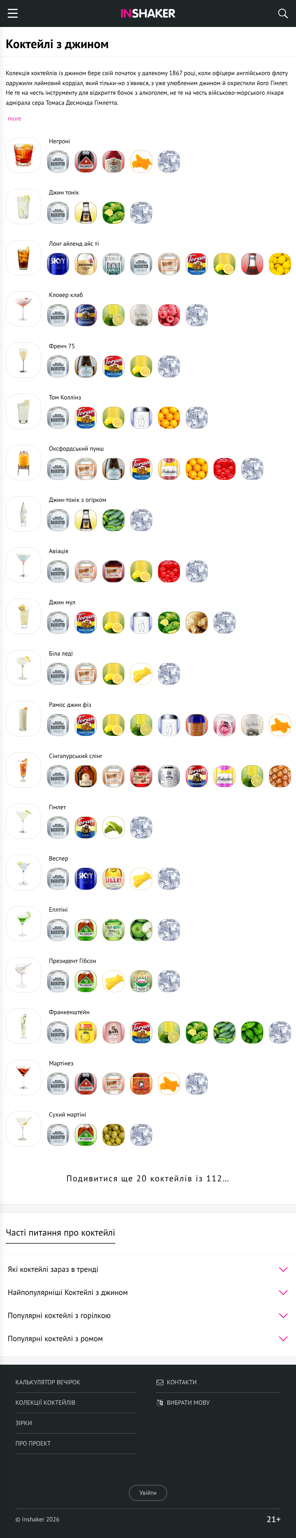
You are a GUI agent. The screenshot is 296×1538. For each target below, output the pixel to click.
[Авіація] (23, 565)
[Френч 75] (23, 360)
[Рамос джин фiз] (23, 718)
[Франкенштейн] (23, 1026)
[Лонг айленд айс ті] (23, 257)
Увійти (148, 1493)
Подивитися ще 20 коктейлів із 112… (148, 1178)
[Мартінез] (23, 1077)
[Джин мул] (23, 616)
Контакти (182, 1382)
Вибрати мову (188, 1403)
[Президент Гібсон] (23, 975)
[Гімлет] (23, 821)
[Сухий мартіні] (23, 1128)
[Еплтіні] (23, 923)
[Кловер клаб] (23, 309)
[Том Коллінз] (23, 411)
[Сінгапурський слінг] (23, 770)
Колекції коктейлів (45, 1403)
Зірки (23, 1423)
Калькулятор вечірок (47, 1382)
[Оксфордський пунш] (23, 462)
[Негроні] (23, 155)
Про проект (33, 1443)
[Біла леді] (23, 667)
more (14, 118)
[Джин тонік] (23, 206)
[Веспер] (23, 872)
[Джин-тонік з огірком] (23, 514)
